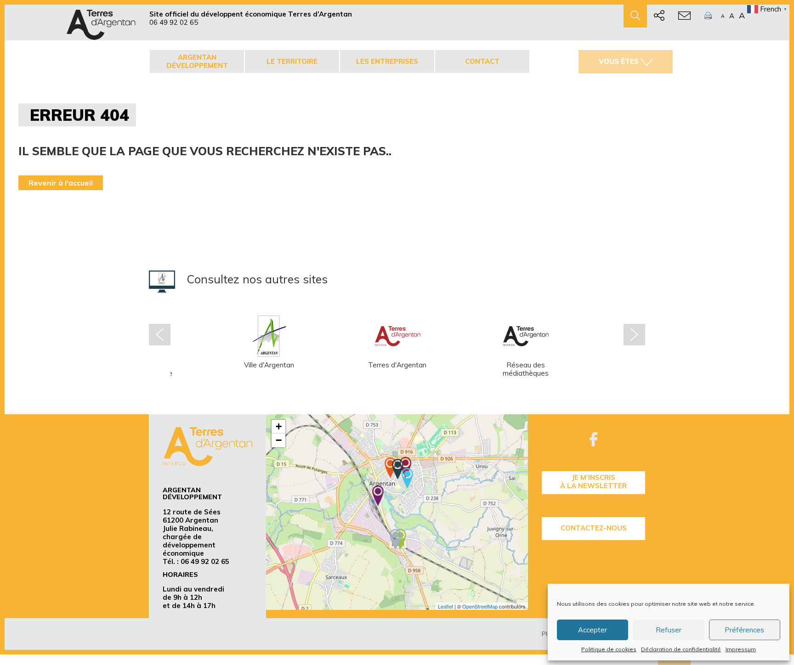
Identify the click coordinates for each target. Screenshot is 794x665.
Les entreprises (387, 61)
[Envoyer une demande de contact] (684, 16)
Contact (482, 61)
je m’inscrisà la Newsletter (593, 481)
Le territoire (292, 61)
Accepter (592, 630)
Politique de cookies (608, 649)
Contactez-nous (594, 528)
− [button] (279, 440)
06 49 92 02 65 (173, 22)
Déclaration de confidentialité (681, 649)
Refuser (668, 630)
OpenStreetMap (480, 606)
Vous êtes (619, 61)
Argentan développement (197, 61)
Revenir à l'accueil (60, 182)
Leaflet (445, 606)
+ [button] (279, 426)
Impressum (741, 649)
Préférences (744, 630)
